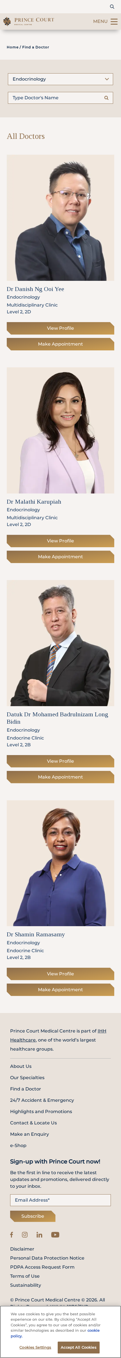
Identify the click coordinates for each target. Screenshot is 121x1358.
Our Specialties (27, 1077)
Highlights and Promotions (41, 1111)
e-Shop (18, 1145)
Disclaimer (22, 1249)
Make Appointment (60, 344)
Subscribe (32, 1216)
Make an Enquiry (29, 1134)
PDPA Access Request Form (42, 1267)
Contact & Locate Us (33, 1123)
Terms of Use (25, 1276)
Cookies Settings (35, 1347)
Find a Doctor (25, 1089)
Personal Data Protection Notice (47, 1258)
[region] (60, 1332)
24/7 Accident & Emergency (42, 1100)
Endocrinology (29, 79)
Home (13, 47)
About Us (21, 1066)
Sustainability (25, 1285)
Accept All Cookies (78, 1347)
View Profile (60, 328)
